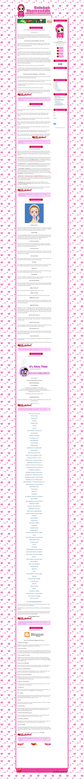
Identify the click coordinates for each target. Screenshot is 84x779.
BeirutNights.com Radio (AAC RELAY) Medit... (34, 477)
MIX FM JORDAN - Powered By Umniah (34, 549)
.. (42, 465)
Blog (22, 195)
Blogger (24, 195)
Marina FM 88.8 (34, 489)
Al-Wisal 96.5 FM (34, 520)
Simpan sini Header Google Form (59, 100)
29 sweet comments (36, 349)
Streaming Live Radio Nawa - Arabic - (34, 457)
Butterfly (34, 588)
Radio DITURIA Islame (34, 486)
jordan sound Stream (34, 586)
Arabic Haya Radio (34, 433)
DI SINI (35, 614)
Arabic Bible (34, 420)
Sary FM (34, 544)
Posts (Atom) (23, 747)
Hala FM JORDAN (34, 498)
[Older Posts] (47, 745)
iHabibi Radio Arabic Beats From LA (34, 462)
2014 (55, 85)
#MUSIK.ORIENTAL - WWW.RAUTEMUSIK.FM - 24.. (34, 482)
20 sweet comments (36, 141)
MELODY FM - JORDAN (34, 503)
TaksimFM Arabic (34, 423)
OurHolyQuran (34, 525)
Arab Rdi (34, 425)
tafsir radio (34, 583)
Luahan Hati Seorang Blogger (34, 148)
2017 (55, 82)
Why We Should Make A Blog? (34, 630)
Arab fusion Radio (34, 450)
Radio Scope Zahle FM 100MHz (34, 578)
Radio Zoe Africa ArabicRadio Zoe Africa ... (34, 455)
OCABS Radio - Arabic (34, 438)
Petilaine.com (34, 491)
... (42, 474)
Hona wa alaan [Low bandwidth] (34, 596)
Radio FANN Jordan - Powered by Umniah (34, 513)
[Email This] (42, 98)
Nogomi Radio (34, 547)
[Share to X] (44, 98)
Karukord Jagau (57, 96)
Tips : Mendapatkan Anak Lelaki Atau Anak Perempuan (34, 29)
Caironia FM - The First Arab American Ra (33, 465)
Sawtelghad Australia (34, 527)
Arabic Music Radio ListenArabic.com (34, 430)
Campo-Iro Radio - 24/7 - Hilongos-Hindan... (34, 554)
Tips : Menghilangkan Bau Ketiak (34, 106)
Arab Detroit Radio (34, 443)
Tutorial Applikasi (23, 623)
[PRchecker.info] (60, 64)
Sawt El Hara (34, 515)
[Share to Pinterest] (46, 98)
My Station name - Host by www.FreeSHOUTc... (34, 496)
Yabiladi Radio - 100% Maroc (34, 508)
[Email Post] (41, 98)
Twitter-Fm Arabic (34, 415)
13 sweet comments (36, 738)
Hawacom (34, 556)
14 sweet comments (36, 409)
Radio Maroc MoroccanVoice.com (34, 506)
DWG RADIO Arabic (34, 440)
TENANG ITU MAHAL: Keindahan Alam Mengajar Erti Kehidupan (60, 97)
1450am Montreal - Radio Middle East (34, 511)
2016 (55, 83)
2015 (55, 84)
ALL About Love (57, 101)
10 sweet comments (36, 98)
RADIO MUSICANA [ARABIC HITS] (34, 448)
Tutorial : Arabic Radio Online (34, 413)
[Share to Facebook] (45, 98)
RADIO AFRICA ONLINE (34, 539)
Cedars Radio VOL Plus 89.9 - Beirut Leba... (34, 467)
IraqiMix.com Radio (34, 530)
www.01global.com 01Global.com (34, 469)
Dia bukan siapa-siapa (58, 102)
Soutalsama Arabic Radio (34, 435)
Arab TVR (34, 428)
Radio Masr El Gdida (34, 598)
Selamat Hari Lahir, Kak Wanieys (34, 355)
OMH (34, 571)
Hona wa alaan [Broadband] (34, 564)
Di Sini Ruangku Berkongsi (59, 99)
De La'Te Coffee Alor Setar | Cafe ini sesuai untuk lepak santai (60, 105)
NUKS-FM (34, 576)
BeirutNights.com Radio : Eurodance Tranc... (34, 472)
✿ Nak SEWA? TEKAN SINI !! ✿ (60, 127)
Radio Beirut (34, 569)
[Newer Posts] (20, 745)
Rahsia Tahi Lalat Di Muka (34, 201)
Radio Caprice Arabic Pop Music (34, 452)
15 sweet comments (36, 622)
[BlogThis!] (43, 98)
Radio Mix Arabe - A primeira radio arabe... (34, 460)
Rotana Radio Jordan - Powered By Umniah (34, 484)
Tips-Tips (22, 99)
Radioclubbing (34, 494)
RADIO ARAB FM (34, 445)
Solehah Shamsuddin (25, 98)
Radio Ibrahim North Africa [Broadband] (34, 551)
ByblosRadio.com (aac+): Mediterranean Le (34, 479)
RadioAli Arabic (34, 418)
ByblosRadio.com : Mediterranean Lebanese (33, 474)
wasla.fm (34, 535)
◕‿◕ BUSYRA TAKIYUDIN (59, 103)
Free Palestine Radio (34, 581)
